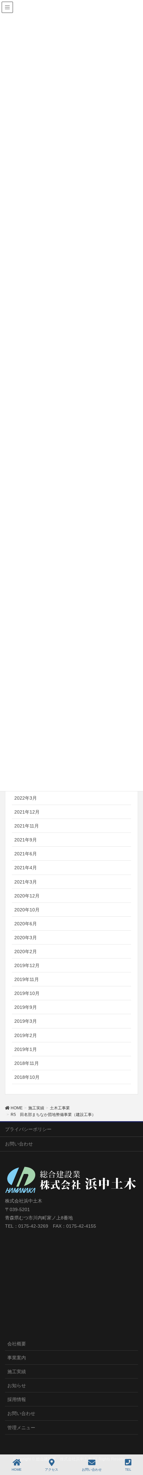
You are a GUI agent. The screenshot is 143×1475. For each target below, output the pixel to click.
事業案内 (16, 1357)
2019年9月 (25, 1007)
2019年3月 (25, 1021)
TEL (128, 1469)
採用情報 (16, 1399)
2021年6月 (25, 853)
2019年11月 (26, 979)
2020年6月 (25, 923)
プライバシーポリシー (28, 1129)
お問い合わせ (19, 1143)
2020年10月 (27, 909)
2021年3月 (25, 882)
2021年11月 (26, 826)
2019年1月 (25, 1049)
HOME (17, 1469)
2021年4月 (25, 867)
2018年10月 (27, 1077)
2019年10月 (27, 993)
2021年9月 (25, 839)
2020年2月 (25, 951)
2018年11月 (26, 1063)
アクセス (51, 1469)
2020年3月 (25, 937)
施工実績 (16, 1371)
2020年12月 (27, 895)
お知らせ (16, 1385)
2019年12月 (27, 965)
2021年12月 (27, 812)
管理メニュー (21, 1427)
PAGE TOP (139, 1442)
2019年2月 (25, 1035)
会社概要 (16, 1343)
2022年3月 (25, 798)
